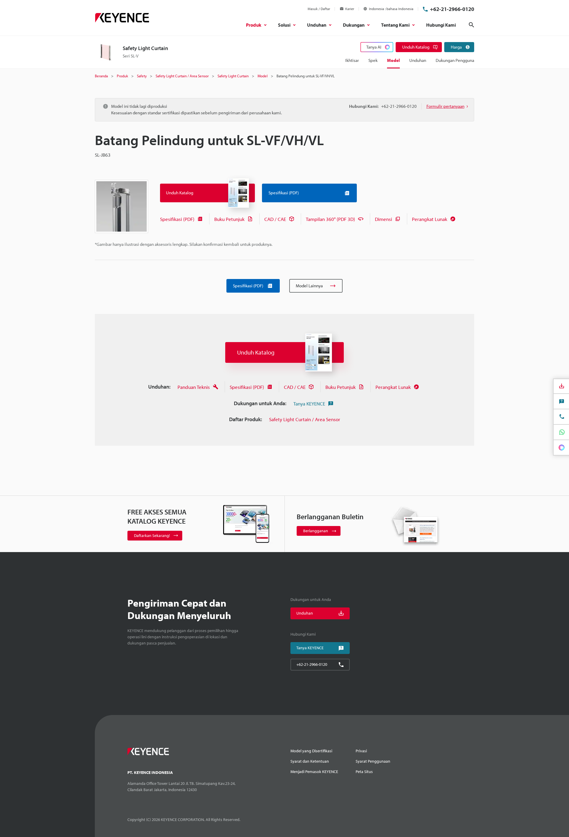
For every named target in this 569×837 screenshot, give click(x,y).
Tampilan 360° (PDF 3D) (330, 219)
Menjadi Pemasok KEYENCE (314, 771)
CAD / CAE (275, 219)
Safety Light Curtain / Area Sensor (304, 419)
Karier (349, 9)
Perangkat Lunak (429, 219)
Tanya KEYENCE (309, 403)
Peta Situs (364, 771)
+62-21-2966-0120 (452, 9)
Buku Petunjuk (229, 219)
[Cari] (471, 25)
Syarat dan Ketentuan (309, 761)
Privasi (361, 750)
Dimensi (383, 219)
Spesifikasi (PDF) (177, 219)
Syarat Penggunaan (373, 761)
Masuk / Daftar (319, 9)
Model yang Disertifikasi (311, 750)
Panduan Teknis (194, 387)
